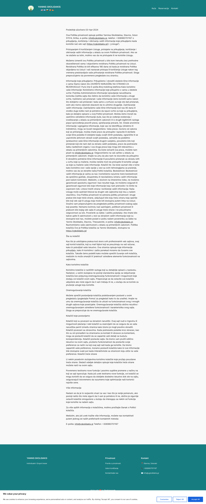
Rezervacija (163, 8)
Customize (164, 499)
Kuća (154, 8)
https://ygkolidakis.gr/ (97, 44)
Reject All (180, 499)
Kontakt (174, 8)
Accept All (195, 499)
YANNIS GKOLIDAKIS (49, 6)
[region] (103, 497)
